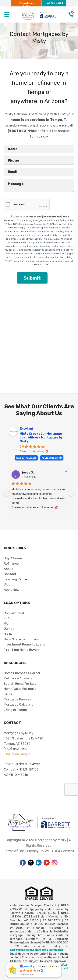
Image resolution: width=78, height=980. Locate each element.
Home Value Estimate (20, 689)
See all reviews (26, 457)
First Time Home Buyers (22, 650)
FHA (7, 618)
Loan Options (17, 603)
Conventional (14, 613)
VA (6, 623)
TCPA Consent (62, 851)
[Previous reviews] (7, 493)
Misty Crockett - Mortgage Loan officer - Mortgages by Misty (41, 437)
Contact (10, 574)
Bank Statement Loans (21, 639)
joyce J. (28, 472)
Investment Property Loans (24, 644)
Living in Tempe (15, 710)
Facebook (23, 863)
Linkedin (39, 863)
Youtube (47, 863)
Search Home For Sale (20, 683)
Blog (7, 584)
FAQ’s (8, 694)
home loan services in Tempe (36, 120)
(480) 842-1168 (71, 13)
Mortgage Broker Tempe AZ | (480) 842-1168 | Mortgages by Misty (39, 9)
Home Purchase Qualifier (22, 673)
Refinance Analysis (18, 678)
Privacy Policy (52, 216)
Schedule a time (26, 5)
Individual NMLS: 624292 (22, 764)
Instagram (54, 863)
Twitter (31, 863)
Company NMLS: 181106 (21, 769)
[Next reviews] (71, 493)
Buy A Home (13, 558)
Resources (15, 663)
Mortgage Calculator (19, 704)
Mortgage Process (17, 699)
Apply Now (54, 3)
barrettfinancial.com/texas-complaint (36, 950)
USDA (8, 634)
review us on (50, 457)
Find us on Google (17, 754)
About (8, 569)
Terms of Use (33, 216)
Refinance (11, 563)
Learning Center (16, 579)
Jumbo (9, 629)
